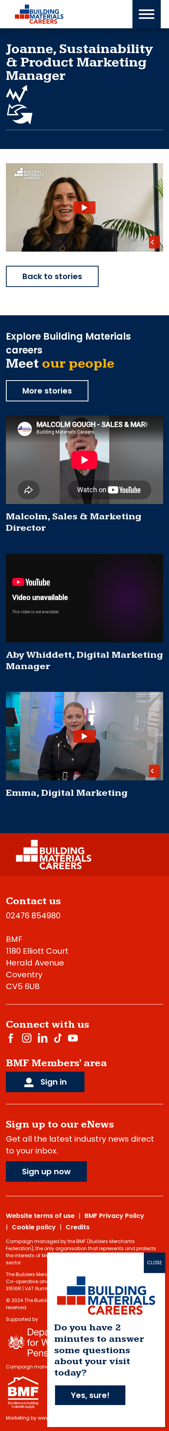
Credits (78, 1227)
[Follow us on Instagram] (26, 1037)
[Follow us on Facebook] (11, 1037)
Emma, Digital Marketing (67, 792)
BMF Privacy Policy (114, 1215)
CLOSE (154, 1262)
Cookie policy (34, 1227)
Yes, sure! (90, 1395)
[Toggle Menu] (146, 14)
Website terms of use (40, 1215)
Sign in (53, 1081)
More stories (47, 390)
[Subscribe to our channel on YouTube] (73, 1037)
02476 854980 (33, 915)
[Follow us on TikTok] (58, 1037)
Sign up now (46, 1171)
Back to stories (52, 276)
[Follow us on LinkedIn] (43, 1037)
